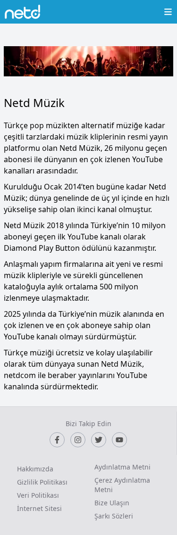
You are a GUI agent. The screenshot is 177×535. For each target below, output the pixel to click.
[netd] (22, 12)
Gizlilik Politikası (42, 481)
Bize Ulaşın (111, 502)
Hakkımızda (35, 468)
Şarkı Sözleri (113, 515)
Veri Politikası (38, 495)
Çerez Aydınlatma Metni (122, 485)
